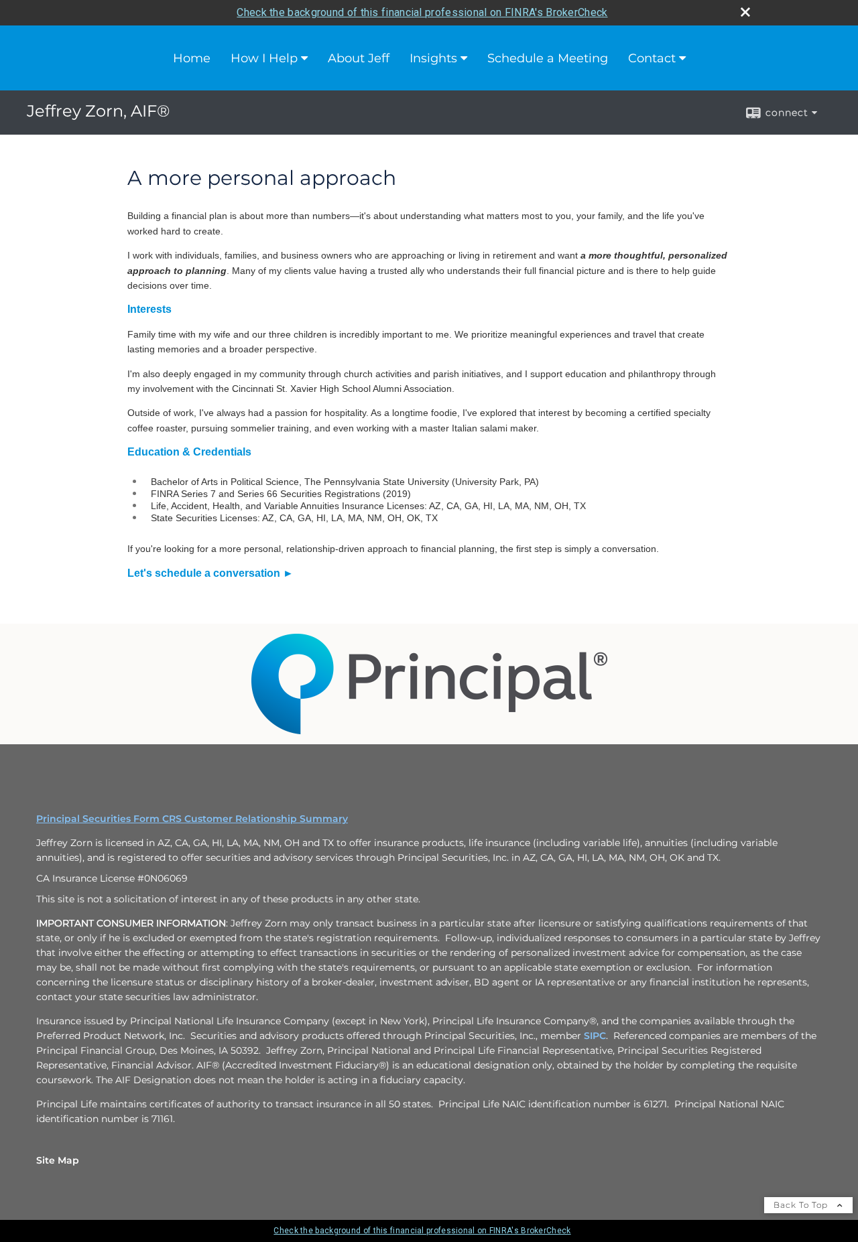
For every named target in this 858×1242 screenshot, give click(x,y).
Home (191, 58)
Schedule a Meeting (547, 58)
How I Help (264, 58)
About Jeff (358, 58)
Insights (433, 58)
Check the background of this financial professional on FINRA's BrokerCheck (422, 12)
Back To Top (802, 1205)
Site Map (57, 1160)
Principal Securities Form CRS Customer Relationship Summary (192, 819)
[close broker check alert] (745, 12)
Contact (652, 58)
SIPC (595, 1036)
